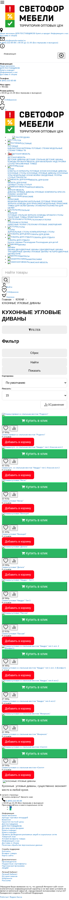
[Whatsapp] (10, 809)
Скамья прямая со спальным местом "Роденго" (23, 435)
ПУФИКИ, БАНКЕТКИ (17, 194)
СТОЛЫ (19, 185)
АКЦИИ (5, 868)
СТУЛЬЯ (11, 177)
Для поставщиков (10, 824)
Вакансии (6, 820)
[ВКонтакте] (11, 807)
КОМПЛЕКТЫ (51, 192)
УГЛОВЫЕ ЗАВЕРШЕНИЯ (50, 224)
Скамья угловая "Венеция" (14, 534)
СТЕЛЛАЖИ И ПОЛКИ (41, 220)
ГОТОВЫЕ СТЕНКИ (40, 148)
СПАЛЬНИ (25, 210)
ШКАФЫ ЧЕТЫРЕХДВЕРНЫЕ (54, 252)
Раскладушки (29, 242)
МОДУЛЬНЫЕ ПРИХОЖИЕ (55, 203)
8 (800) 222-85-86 (29, 43)
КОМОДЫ (12, 161)
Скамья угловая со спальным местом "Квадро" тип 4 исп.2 (28, 701)
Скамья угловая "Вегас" (13, 501)
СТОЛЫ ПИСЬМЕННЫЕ (18, 164)
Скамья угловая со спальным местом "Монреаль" (24, 734)
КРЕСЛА (61, 192)
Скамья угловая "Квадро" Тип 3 (16, 600)
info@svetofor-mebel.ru (15, 40)
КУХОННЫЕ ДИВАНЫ (57, 171)
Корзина (10, 297)
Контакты (6, 851)
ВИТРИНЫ (26, 148)
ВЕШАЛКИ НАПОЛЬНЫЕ (29, 201)
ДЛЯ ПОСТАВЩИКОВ (25, 33)
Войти (9, 287)
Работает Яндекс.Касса (11, 897)
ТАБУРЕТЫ (21, 177)
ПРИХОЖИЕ (27, 197)
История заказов (9, 876)
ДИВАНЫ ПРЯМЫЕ (16, 192)
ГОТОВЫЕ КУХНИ (38, 171)
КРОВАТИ (21, 161)
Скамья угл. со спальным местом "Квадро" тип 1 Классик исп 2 (31, 468)
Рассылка (6, 880)
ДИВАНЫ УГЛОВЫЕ (35, 192)
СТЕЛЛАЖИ (32, 224)
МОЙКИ (36, 175)
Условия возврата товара (13, 839)
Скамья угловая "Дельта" (13, 567)
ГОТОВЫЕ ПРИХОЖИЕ (51, 201)
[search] (6, 280)
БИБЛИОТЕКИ (14, 148)
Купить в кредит (43, 33)
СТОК (18, 140)
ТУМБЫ (33, 164)
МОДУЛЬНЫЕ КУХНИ (23, 175)
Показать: (6, 389)
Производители (9, 862)
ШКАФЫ (30, 206)
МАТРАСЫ (25, 256)
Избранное (11, 100)
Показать (34, 370)
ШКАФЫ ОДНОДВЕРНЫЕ (43, 249)
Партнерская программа (13, 866)
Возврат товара (9, 853)
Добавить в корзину (18, 442)
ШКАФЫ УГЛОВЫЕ (31, 252)
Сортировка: (8, 376)
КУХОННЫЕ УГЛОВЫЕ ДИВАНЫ (42, 173)
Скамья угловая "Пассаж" (13, 634)
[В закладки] (6, 428)
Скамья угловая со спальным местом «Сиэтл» (23, 767)
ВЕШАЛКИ (12, 201)
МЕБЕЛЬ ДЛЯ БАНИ (39, 180)
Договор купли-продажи (13, 828)
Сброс (34, 352)
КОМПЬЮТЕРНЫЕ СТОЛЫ (42, 232)
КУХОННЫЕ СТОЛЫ (17, 173)
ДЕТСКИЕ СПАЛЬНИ (35, 159)
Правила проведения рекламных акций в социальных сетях (29, 834)
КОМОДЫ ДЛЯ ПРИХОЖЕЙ (30, 203)
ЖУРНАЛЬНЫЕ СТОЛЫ (18, 232)
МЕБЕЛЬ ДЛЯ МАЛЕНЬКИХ (39, 161)
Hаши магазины (7, 33)
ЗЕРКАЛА (12, 203)
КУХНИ (20, 166)
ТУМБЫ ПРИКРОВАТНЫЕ (32, 217)
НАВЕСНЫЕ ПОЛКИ (17, 224)
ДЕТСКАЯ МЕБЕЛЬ (21, 154)
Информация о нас (59, 33)
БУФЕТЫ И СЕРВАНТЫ (18, 171)
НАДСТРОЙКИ (59, 161)
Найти (34, 362)
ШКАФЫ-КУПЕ (14, 254)
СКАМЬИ (12, 185)
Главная (6, 299)
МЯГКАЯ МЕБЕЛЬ (35, 187)
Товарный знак (9, 837)
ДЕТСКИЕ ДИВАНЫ (17, 159)
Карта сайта (7, 855)
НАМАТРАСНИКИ (34, 259)
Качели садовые (15, 242)
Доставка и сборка (8, 35)
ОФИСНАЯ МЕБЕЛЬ (38, 262)
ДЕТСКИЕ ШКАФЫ (54, 159)
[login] (2, 105)
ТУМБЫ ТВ (21, 150)
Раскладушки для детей (47, 242)
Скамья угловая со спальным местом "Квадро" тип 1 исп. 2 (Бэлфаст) (34, 668)
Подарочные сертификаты (14, 864)
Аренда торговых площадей (15, 817)
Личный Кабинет (9, 874)
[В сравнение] (14, 428)
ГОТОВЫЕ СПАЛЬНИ (17, 215)
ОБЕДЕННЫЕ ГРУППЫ (51, 175)
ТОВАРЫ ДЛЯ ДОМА (39, 234)
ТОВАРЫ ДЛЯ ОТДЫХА (44, 237)
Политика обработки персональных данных (22, 845)
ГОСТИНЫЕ (26, 143)
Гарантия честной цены (13, 822)
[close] (61, 56)
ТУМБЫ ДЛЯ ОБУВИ (17, 206)
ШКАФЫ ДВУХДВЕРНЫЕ (19, 249)
